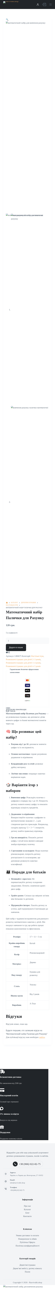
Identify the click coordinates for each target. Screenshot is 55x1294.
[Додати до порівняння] (9, 652)
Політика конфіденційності (27, 1246)
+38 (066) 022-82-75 (30, 1164)
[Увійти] (38, 4)
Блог (27, 1213)
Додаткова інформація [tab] (16, 710)
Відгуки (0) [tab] (10, 711)
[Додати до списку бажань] (7, 652)
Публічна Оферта (27, 1242)
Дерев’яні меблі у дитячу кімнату (27, 1268)
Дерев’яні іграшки (27, 1265)
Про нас (27, 1206)
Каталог (27, 1209)
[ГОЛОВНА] (7, 603)
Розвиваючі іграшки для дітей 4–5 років (23, 666)
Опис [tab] (8, 708)
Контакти (27, 1216)
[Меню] (50, 4)
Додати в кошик (16, 647)
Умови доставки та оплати (27, 1235)
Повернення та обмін (27, 1239)
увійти (42, 1037)
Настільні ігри (37, 656)
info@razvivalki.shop (17, 1183)
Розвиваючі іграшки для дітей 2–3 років (23, 659)
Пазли (27, 1272)
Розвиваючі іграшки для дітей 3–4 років (23, 663)
